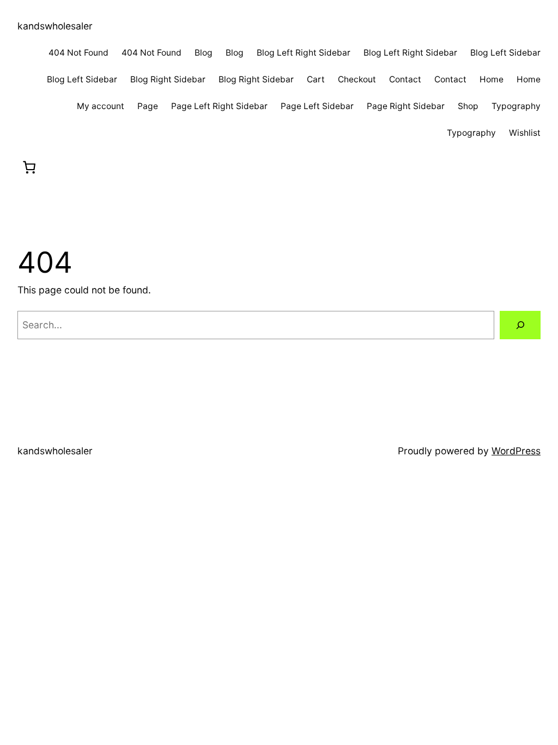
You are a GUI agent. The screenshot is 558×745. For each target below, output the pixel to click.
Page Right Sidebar (406, 106)
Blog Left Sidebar (505, 52)
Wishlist (525, 133)
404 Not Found (78, 52)
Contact (405, 79)
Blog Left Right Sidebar (303, 52)
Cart (316, 79)
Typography (516, 106)
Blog (204, 52)
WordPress (516, 450)
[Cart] (29, 167)
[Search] (520, 325)
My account (100, 106)
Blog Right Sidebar (167, 79)
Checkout (357, 79)
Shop (468, 106)
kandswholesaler (55, 26)
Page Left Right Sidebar (219, 106)
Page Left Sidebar (317, 106)
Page (147, 106)
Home (492, 79)
